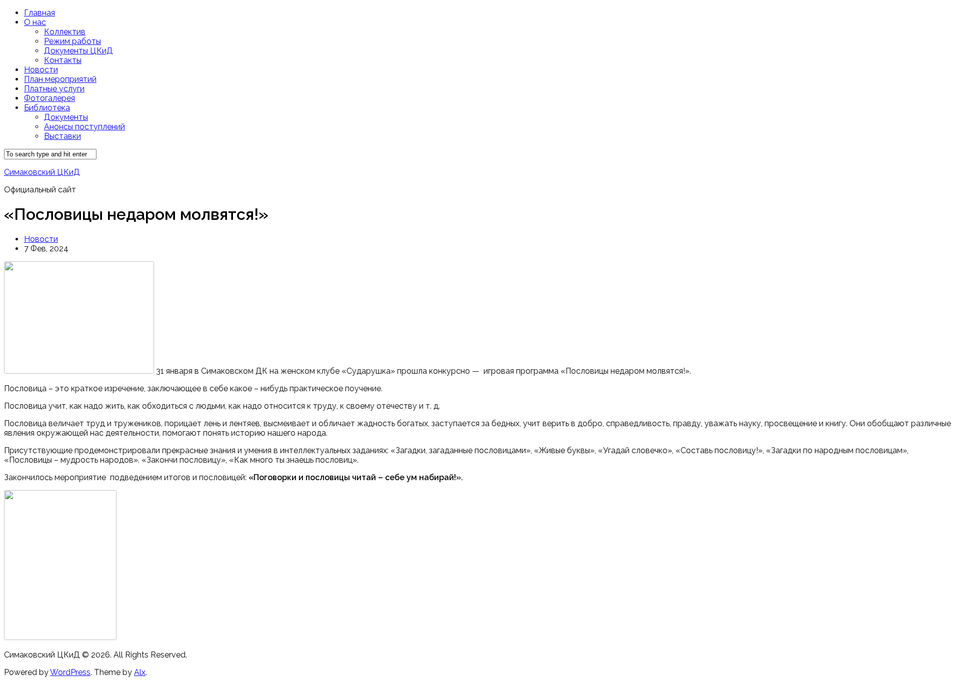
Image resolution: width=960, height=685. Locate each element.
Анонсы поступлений (84, 126)
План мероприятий (60, 79)
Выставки (62, 136)
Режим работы (72, 41)
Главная (39, 12)
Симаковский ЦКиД (42, 172)
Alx (140, 672)
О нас (35, 22)
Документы (66, 117)
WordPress (70, 672)
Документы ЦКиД (78, 50)
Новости (41, 69)
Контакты (63, 60)
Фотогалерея (49, 98)
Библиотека (47, 107)
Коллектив (65, 31)
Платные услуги (54, 88)
